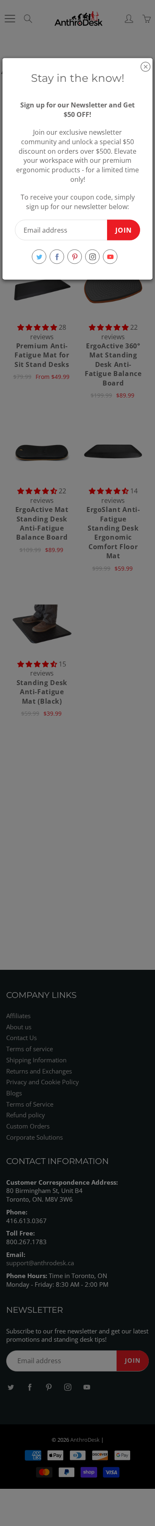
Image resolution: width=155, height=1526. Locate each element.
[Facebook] (57, 257)
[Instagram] (92, 257)
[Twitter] (39, 257)
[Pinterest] (74, 257)
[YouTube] (110, 257)
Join (123, 229)
